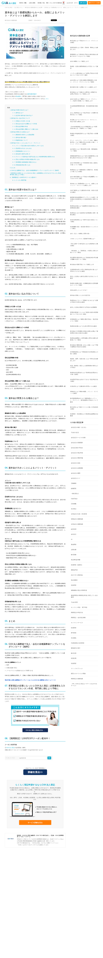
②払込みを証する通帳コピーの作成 (26, 123)
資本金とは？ (20, 112)
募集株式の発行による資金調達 (25, 134)
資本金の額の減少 (21, 137)
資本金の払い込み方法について (20, 118)
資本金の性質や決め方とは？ (20, 110)
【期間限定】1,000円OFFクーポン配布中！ (24, 177)
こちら (47, 98)
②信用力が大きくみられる (24, 148)
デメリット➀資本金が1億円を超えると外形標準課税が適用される (35, 156)
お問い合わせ (83, 2)
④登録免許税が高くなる (23, 165)
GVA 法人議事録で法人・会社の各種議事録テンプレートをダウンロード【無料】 (35, 170)
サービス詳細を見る (35, 822)
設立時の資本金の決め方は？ (24, 115)
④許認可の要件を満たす (23, 154)
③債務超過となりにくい (23, 151)
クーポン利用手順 (21, 180)
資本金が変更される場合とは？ (20, 132)
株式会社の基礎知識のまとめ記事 (33, 7)
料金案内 (18, 96)
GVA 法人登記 (8, 7)
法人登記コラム (18, 7)
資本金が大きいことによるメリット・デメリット (25, 143)
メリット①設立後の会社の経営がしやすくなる (30, 145)
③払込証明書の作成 (22, 126)
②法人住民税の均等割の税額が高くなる (28, 159)
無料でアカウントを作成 (94, 2)
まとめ (13, 167)
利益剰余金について (22, 140)
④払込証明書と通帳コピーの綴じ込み (27, 129)
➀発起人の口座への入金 (23, 121)
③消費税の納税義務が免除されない (26, 162)
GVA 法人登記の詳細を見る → (35, 730)
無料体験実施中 (32, 94)
